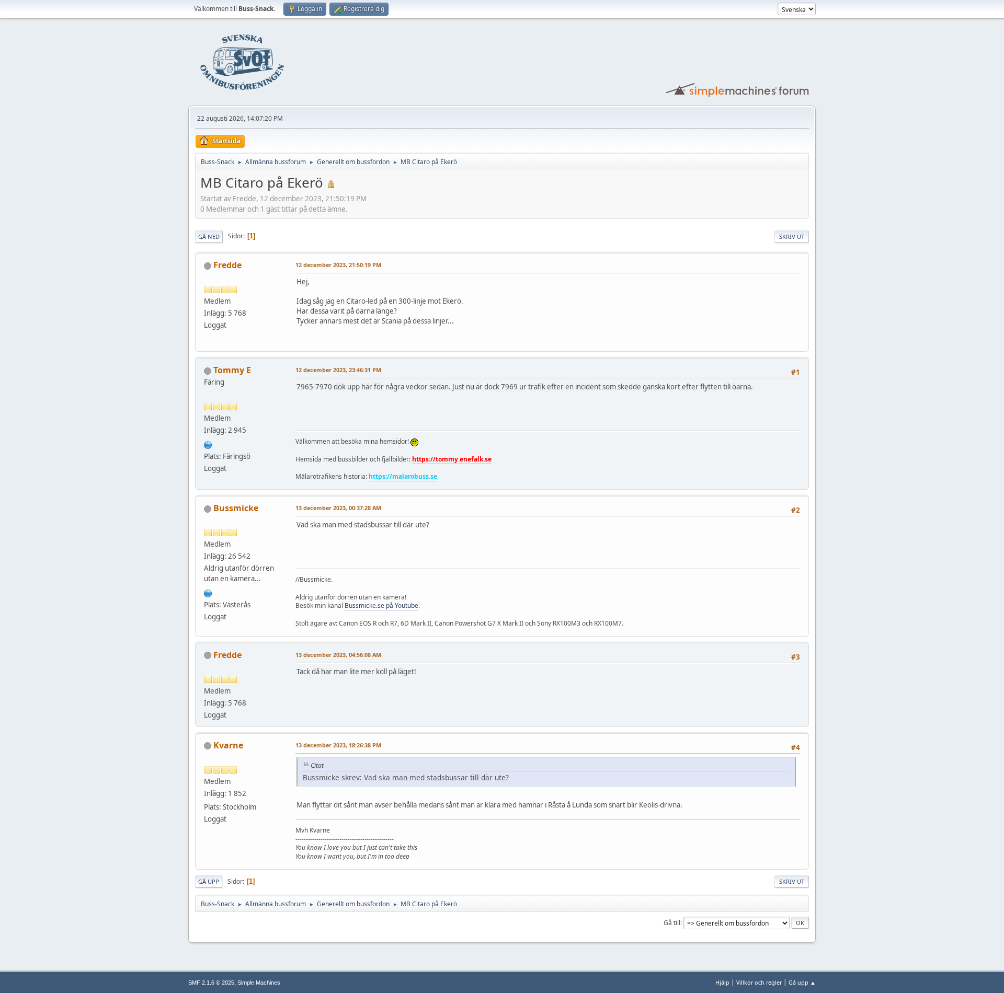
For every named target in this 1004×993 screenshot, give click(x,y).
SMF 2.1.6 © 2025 (211, 982)
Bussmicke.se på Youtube (381, 605)
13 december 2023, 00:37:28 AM (338, 508)
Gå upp (208, 881)
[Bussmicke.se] (208, 592)
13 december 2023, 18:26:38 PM (338, 745)
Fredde (227, 265)
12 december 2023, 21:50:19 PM (338, 265)
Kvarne (228, 745)
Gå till (672, 922)
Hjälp (722, 982)
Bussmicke (235, 508)
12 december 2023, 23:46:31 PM (338, 370)
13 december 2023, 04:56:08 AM (338, 655)
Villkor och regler (759, 982)
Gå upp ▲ (802, 982)
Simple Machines (258, 982)
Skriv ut (791, 236)
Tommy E (232, 370)
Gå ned (209, 236)
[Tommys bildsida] (208, 443)
